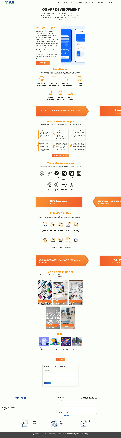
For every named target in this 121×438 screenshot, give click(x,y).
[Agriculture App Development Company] (44, 341)
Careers (13, 407)
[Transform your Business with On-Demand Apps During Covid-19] (77, 341)
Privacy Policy (19, 406)
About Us (6, 404)
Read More (46, 354)
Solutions (13, 404)
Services (5, 409)
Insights (13, 406)
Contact (19, 404)
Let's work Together (48, 382)
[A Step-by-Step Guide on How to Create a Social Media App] (66, 341)
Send (66, 415)
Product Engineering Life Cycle (5, 407)
